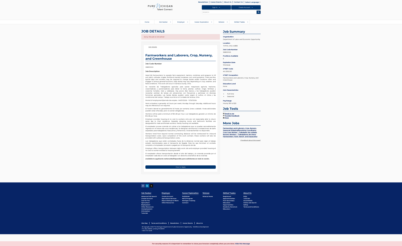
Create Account (245, 7)
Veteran (221, 22)
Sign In (215, 7)
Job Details (152, 47)
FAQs (245, 196)
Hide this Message (242, 244)
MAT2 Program (187, 198)
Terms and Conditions (251, 207)
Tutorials (144, 213)
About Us (227, 2)
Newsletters (203, 2)
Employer (181, 22)
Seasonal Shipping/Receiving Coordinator (239, 130)
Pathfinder (186, 196)
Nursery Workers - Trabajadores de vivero (239, 134)
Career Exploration (202, 22)
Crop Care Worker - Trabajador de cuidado (240, 132)
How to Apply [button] (181, 167)
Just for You (145, 200)
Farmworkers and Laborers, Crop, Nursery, (240, 128)
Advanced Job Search (149, 196)
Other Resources (147, 207)
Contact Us (238, 2)
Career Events (216, 2)
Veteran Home (208, 196)
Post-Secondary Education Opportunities (228, 203)
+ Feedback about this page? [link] (250, 140)
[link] (160, 7)
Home (147, 22)
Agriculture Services (169, 198)
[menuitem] (147, 22)
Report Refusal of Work (170, 200)
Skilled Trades (239, 22)
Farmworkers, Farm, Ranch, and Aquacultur (240, 137)
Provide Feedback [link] (232, 116)
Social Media (247, 200)
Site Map (144, 223)
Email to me (229, 114)
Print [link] (227, 118)
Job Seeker (163, 22)
